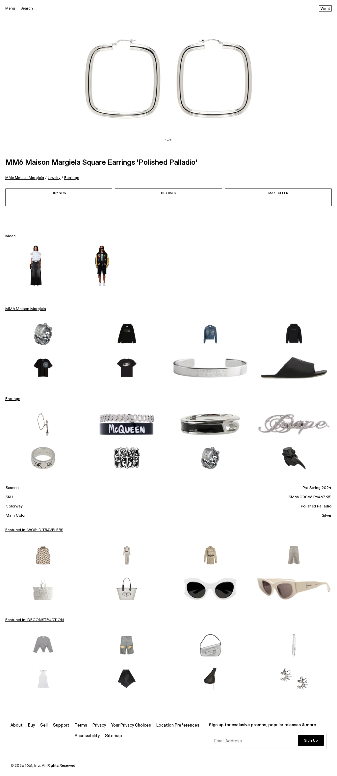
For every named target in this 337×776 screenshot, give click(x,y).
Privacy (99, 725)
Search (26, 8)
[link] (43, 334)
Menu (10, 8)
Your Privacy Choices (131, 725)
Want (325, 9)
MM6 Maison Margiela (24, 178)
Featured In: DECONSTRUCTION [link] (34, 620)
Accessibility (87, 736)
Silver (326, 516)
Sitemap (113, 736)
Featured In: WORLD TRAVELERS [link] (34, 530)
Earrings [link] (12, 399)
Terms (81, 725)
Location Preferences (177, 725)
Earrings (71, 178)
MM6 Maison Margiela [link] (25, 309)
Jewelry (54, 178)
